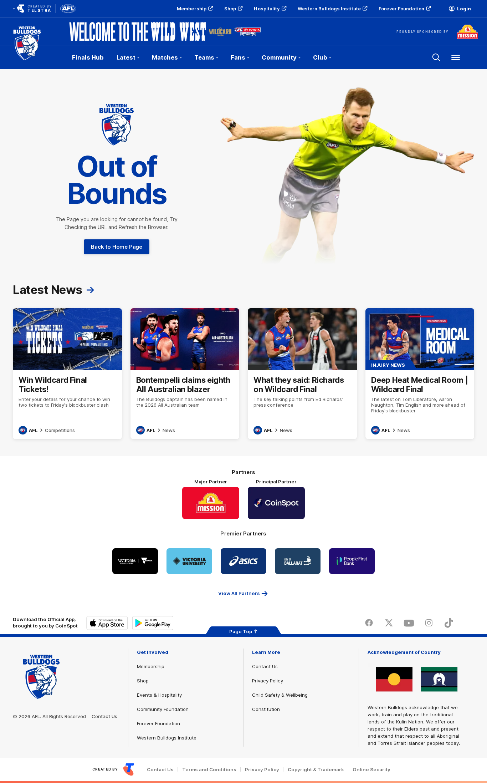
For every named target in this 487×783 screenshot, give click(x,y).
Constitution (266, 709)
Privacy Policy (267, 680)
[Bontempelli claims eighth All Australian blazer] (185, 373)
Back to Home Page (116, 246)
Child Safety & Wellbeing (280, 695)
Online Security (371, 769)
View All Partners (239, 593)
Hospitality (267, 8)
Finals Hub (88, 57)
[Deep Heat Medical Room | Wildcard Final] (420, 373)
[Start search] (436, 57)
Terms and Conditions (209, 769)
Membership (191, 8)
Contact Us (104, 716)
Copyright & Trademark (316, 769)
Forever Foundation (401, 8)
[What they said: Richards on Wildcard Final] (302, 373)
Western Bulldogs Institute (329, 8)
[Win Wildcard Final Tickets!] (67, 373)
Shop (230, 8)
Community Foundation (163, 709)
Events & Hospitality (159, 695)
